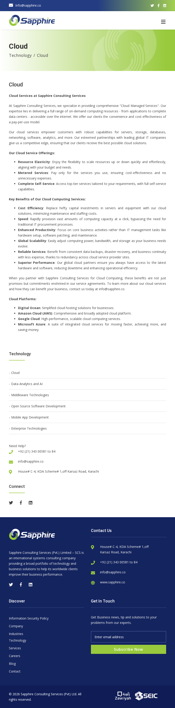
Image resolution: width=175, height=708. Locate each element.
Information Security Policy (29, 618)
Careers (14, 656)
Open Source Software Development (38, 406)
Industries (16, 634)
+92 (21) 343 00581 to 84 (118, 562)
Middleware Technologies (30, 395)
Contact (15, 671)
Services (15, 648)
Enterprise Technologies (29, 428)
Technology (20, 55)
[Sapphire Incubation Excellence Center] (146, 695)
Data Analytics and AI (27, 384)
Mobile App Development (30, 417)
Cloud (15, 372)
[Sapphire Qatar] (123, 695)
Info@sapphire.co (28, 5)
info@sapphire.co (31, 461)
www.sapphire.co (112, 582)
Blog (12, 663)
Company (16, 626)
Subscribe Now (128, 649)
